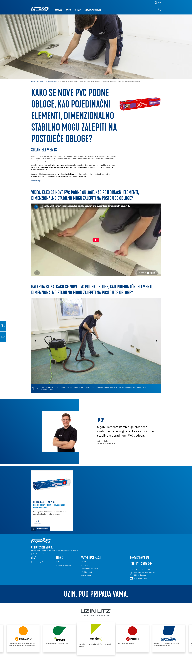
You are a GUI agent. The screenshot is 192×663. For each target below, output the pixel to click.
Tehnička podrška (64, 565)
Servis (68, 10)
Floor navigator (38, 562)
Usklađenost (87, 572)
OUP (84, 562)
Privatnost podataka (90, 569)
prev (36, 341)
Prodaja (61, 562)
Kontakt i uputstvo (40, 554)
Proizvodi (58, 10)
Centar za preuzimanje (93, 10)
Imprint (85, 565)
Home (33, 81)
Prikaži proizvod (42, 529)
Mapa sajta (86, 575)
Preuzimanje (36, 181)
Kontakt (78, 10)
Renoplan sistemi (51, 81)
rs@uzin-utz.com (140, 578)
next (156, 341)
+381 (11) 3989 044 (141, 564)
